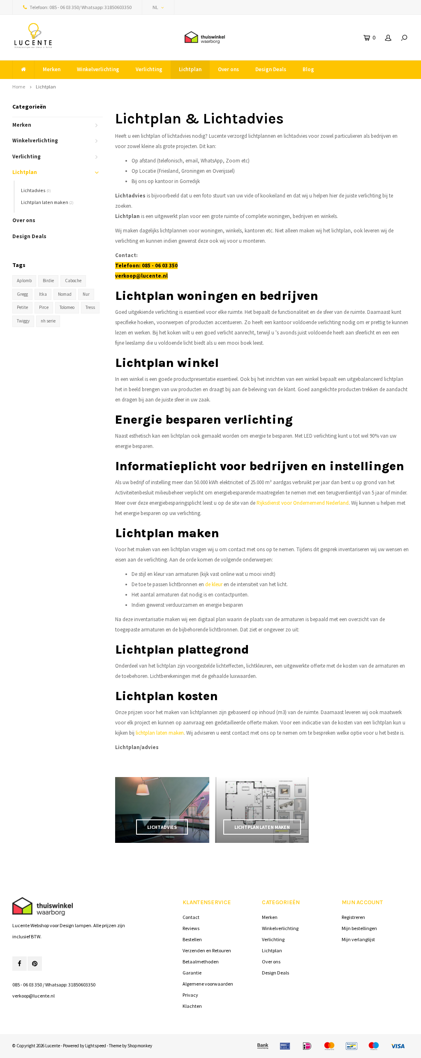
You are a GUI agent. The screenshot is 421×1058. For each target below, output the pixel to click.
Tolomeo (67, 307)
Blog (308, 69)
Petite (22, 307)
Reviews (191, 928)
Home (18, 87)
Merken (51, 69)
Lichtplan (190, 69)
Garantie (192, 973)
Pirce (44, 307)
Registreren (353, 917)
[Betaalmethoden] (263, 1046)
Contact (191, 917)
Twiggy (23, 321)
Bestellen (192, 939)
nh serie (48, 321)
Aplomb (24, 280)
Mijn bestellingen (359, 928)
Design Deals (270, 69)
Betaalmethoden (201, 961)
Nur (86, 294)
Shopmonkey (139, 1046)
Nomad (65, 294)
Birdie (48, 280)
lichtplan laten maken (160, 732)
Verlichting (149, 69)
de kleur (213, 584)
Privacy (190, 995)
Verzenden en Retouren (207, 950)
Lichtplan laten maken (47, 202)
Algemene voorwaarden (208, 984)
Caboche (73, 280)
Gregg (22, 294)
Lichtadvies (36, 190)
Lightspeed (95, 1046)
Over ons (228, 69)
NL (155, 7)
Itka (43, 294)
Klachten (192, 1006)
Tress (90, 307)
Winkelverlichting (98, 69)
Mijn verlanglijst (358, 939)
